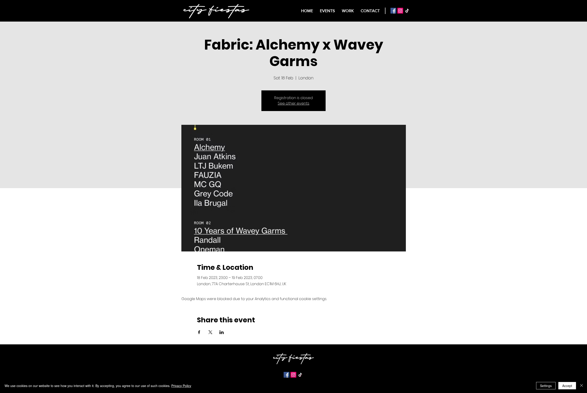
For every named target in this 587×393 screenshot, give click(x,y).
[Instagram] (400, 11)
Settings (546, 385)
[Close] (581, 385)
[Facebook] (393, 11)
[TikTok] (407, 11)
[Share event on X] (210, 332)
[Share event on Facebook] (199, 332)
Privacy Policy (181, 385)
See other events (293, 103)
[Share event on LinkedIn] (221, 332)
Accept (567, 385)
